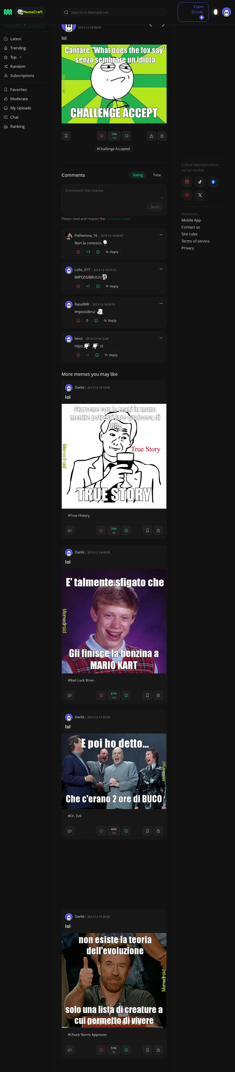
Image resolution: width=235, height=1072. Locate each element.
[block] (162, 135)
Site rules (190, 234)
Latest (15, 38)
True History (80, 515)
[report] (151, 135)
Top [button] (13, 57)
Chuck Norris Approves (88, 1034)
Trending (18, 48)
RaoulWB (82, 304)
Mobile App (191, 220)
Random (17, 66)
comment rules (118, 218)
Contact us (191, 227)
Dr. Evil (75, 815)
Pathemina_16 (86, 235)
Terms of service (196, 241)
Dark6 (79, 387)
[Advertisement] (203, 86)
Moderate (19, 98)
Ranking (17, 126)
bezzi (79, 338)
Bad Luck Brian (82, 680)
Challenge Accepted (114, 148)
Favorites (18, 89)
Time (157, 175)
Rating (138, 175)
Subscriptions (22, 75)
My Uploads (20, 108)
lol (68, 397)
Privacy (188, 248)
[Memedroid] (8, 12)
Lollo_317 (82, 269)
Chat (14, 117)
